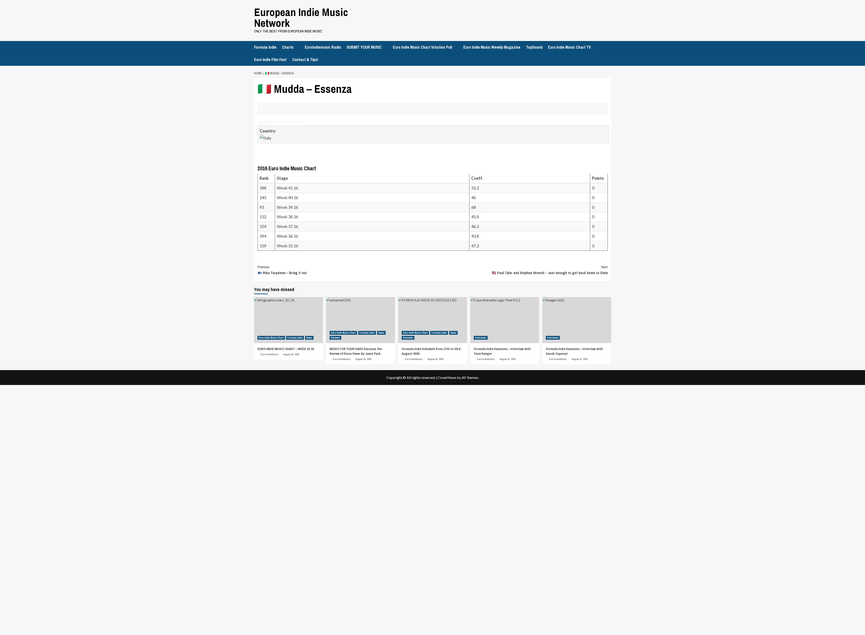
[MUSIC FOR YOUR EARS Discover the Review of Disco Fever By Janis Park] (360, 320)
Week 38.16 (287, 216)
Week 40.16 (287, 197)
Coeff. (477, 178)
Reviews (335, 337)
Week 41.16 (287, 187)
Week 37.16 (287, 226)
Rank (264, 178)
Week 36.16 (287, 236)
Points (598, 178)
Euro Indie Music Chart (271, 337)
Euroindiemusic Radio (323, 47)
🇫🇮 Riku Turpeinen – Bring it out (282, 269)
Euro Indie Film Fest (270, 59)
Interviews (480, 337)
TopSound (534, 47)
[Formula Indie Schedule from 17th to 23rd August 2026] (432, 320)
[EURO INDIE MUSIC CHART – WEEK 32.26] (288, 320)
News (309, 337)
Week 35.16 (287, 245)
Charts (288, 47)
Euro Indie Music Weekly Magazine (491, 47)
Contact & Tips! (305, 59)
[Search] (608, 46)
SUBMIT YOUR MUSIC (364, 47)
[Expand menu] (296, 47)
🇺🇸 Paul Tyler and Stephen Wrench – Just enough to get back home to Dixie (550, 269)
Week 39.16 (287, 207)
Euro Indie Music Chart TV (569, 47)
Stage (283, 178)
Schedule (408, 337)
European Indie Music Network (301, 17)
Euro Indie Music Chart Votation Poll (422, 47)
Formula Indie (265, 47)
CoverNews (447, 377)
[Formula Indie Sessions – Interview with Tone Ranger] (504, 320)
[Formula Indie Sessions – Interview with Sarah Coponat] (576, 320)
